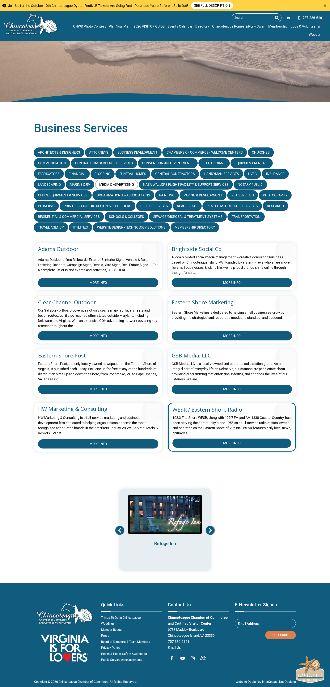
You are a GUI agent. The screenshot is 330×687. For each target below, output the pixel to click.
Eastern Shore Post (62, 355)
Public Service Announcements (121, 660)
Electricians (214, 163)
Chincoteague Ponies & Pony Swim (238, 26)
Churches (261, 152)
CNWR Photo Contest (89, 26)
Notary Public (250, 184)
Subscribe (281, 635)
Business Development (137, 152)
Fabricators (49, 174)
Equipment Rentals (252, 163)
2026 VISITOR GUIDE (149, 26)
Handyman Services (221, 174)
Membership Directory (195, 227)
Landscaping (49, 184)
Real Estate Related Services (232, 206)
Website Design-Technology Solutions (131, 227)
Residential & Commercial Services (69, 217)
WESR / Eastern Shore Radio (207, 409)
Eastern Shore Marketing (203, 302)
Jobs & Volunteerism (306, 26)
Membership (278, 26)
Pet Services (242, 195)
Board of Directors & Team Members (125, 642)
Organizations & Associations (123, 195)
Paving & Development (203, 195)
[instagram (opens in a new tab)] (192, 658)
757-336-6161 (178, 642)
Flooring (102, 174)
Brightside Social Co (197, 249)
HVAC (252, 174)
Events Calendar (180, 26)
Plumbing (46, 206)
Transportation (246, 217)
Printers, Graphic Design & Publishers (97, 206)
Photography (275, 195)
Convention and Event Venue (167, 163)
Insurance (275, 174)
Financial (77, 174)
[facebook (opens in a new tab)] (172, 658)
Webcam (315, 35)
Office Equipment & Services (62, 195)
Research (275, 206)
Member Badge (111, 630)
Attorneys (98, 152)
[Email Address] (289, 17)
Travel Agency (51, 227)
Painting (167, 195)
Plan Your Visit (119, 26)
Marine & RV (80, 184)
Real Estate (187, 206)
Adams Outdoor (58, 249)
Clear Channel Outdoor (67, 302)
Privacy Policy (110, 648)
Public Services (154, 206)
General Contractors (175, 174)
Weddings (108, 623)
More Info (98, 283)
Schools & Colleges (126, 217)
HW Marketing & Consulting (72, 409)
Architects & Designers (59, 152)
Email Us (174, 647)
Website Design (246, 682)
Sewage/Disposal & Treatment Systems (187, 217)
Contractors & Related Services (104, 163)
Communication (52, 163)
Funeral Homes (133, 174)
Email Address (249, 623)
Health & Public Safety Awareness (124, 654)
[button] (120, 530)
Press (105, 635)
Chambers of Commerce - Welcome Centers (205, 152)
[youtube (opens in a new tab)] (182, 658)
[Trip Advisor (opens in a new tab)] (202, 658)
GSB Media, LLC (191, 355)
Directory (202, 26)
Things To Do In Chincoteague (121, 617)
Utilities (80, 227)
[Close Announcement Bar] (325, 5)
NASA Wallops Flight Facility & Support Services (186, 184)
